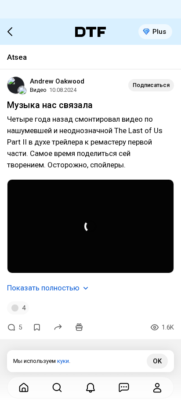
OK (157, 361)
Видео (38, 90)
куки (63, 361)
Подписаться (151, 85)
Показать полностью (43, 287)
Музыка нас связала (50, 105)
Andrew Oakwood (57, 81)
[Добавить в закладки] (37, 327)
